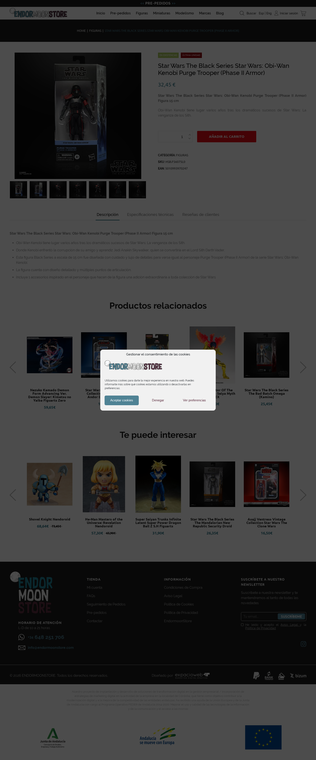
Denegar (158, 400)
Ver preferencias (194, 400)
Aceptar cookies (121, 400)
